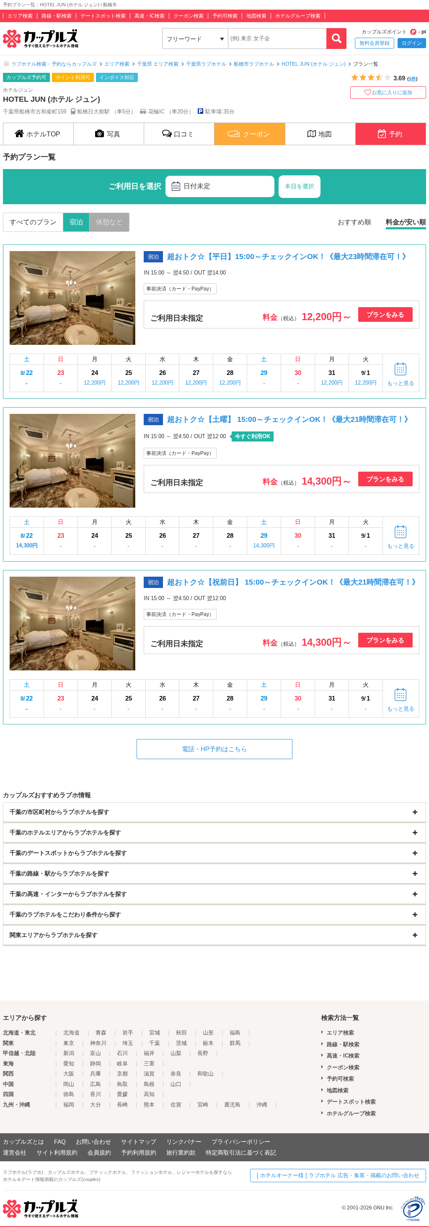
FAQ (60, 1141)
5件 (412, 78)
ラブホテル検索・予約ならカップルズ (54, 64)
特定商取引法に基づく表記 (241, 1152)
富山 (95, 1053)
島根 (149, 1084)
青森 (101, 1032)
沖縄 (261, 1104)
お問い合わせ (93, 1141)
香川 (95, 1094)
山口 (176, 1084)
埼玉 (127, 1043)
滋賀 (149, 1073)
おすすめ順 (354, 222)
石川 (122, 1053)
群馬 (235, 1043)
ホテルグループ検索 (297, 16)
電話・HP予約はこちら (214, 748)
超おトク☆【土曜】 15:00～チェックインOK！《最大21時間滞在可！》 (289, 419)
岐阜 (122, 1063)
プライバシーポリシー (241, 1141)
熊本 (149, 1104)
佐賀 (176, 1104)
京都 (122, 1073)
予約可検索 (225, 16)
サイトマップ (138, 1141)
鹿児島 (232, 1104)
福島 (235, 1032)
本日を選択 (299, 186)
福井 (149, 1053)
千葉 (154, 1043)
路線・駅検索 (56, 16)
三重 (149, 1063)
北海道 (71, 1032)
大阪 (68, 1073)
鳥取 (122, 1084)
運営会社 (14, 1152)
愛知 (68, 1063)
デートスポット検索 (103, 16)
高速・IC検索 (149, 16)
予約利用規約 (138, 1152)
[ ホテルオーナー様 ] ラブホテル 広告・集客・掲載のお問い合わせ (338, 1175)
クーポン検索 (188, 16)
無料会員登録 (374, 43)
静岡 (95, 1063)
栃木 (208, 1043)
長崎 (122, 1104)
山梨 (176, 1053)
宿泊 (76, 222)
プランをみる (385, 314)
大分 (95, 1104)
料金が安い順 (406, 222)
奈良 (176, 1073)
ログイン (412, 43)
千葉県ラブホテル (206, 64)
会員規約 (99, 1152)
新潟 (68, 1053)
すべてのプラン (33, 222)
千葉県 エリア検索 (157, 64)
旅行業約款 (181, 1152)
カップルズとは (23, 1141)
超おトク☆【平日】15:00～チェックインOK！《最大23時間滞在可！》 (288, 256)
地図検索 (256, 16)
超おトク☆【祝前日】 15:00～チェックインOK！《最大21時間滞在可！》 (293, 582)
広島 (95, 1084)
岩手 (127, 1032)
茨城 (181, 1043)
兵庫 (95, 1073)
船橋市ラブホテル (254, 64)
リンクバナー (184, 1141)
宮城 (154, 1032)
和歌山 (205, 1073)
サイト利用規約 (57, 1152)
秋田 (181, 1032)
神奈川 (98, 1043)
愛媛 (122, 1094)
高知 (149, 1094)
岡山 (68, 1084)
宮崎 (202, 1104)
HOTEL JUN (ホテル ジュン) (314, 64)
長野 (202, 1053)
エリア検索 (20, 16)
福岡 (68, 1104)
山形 (208, 1032)
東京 (68, 1043)
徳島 (68, 1094)
